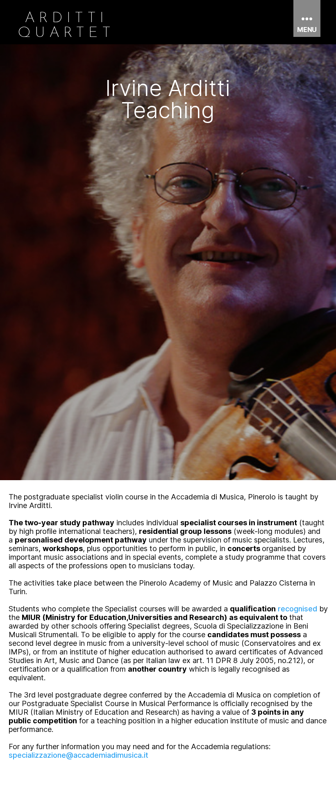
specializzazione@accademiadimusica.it (78, 755)
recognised (297, 608)
